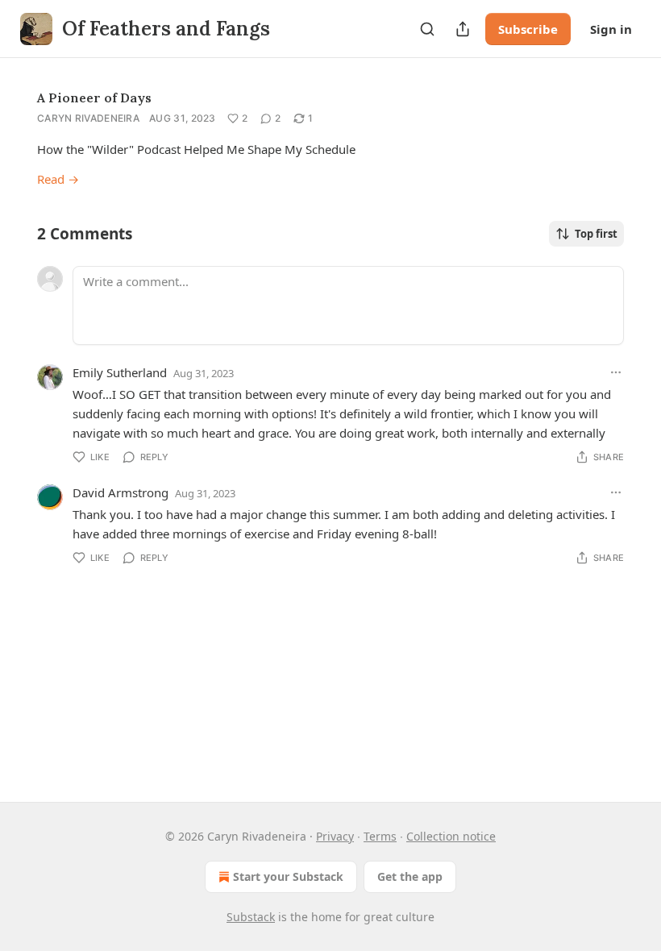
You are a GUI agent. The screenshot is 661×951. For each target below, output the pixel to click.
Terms (380, 836)
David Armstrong (120, 492)
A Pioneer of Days (94, 97)
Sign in (611, 29)
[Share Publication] (463, 29)
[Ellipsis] (616, 372)
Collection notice (451, 836)
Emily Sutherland (120, 372)
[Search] (427, 29)
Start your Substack (288, 876)
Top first (596, 233)
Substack (251, 916)
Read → (58, 179)
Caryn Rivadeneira (88, 118)
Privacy (335, 836)
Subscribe (528, 29)
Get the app (410, 876)
